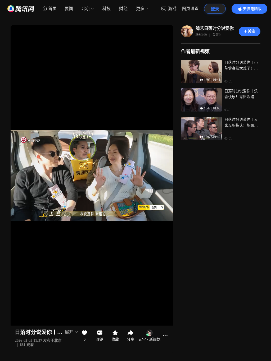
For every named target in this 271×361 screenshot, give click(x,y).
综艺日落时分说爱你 (215, 28)
